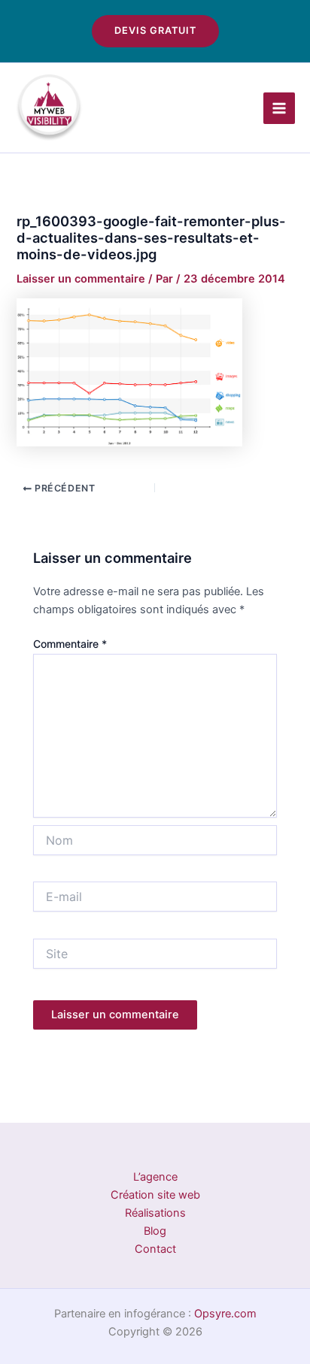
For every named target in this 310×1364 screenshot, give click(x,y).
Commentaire (70, 643)
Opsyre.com (225, 1313)
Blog (155, 1231)
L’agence (155, 1177)
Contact (155, 1249)
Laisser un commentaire (81, 279)
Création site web (155, 1195)
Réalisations (155, 1213)
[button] (155, 31)
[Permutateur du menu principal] (279, 108)
